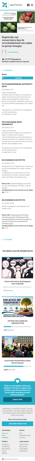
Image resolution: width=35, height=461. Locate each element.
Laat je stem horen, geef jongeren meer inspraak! (17, 282)
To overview (8, 70)
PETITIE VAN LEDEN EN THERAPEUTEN (17, 322)
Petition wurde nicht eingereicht (12, 123)
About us (5, 433)
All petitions (6, 447)
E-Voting (22, 438)
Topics (4, 451)
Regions (4, 453)
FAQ (20, 433)
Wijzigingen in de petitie (13, 160)
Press (4, 435)
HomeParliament (25, 435)
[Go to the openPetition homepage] (12, 5)
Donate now (17, 399)
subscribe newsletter (17, 424)
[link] (32, 5)
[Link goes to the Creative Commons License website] (3, 459)
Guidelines (5, 444)
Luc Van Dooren (13, 52)
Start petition (6, 449)
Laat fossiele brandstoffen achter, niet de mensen (17, 361)
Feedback (5, 438)
